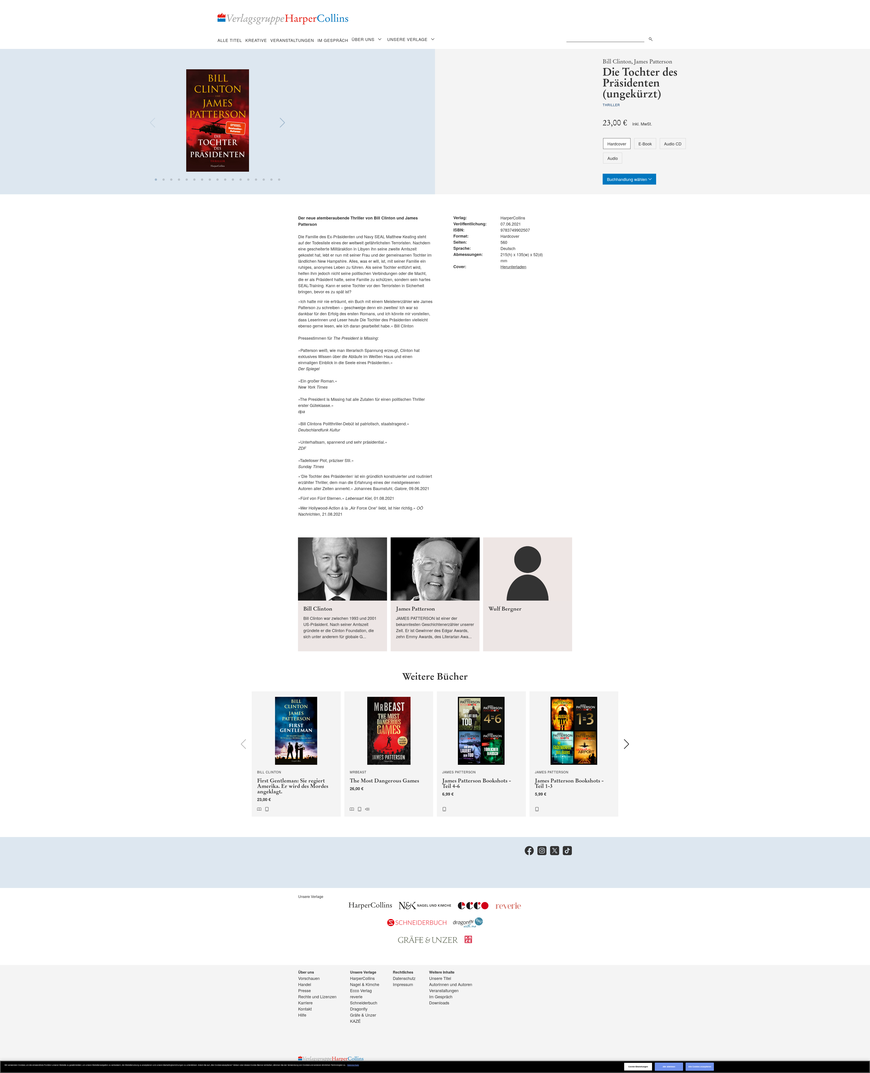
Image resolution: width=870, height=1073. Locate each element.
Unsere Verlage (407, 39)
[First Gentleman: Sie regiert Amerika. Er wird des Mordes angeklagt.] (296, 754)
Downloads (439, 1003)
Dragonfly (358, 1009)
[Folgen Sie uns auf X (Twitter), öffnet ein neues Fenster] (554, 850)
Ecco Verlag (361, 990)
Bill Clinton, (618, 61)
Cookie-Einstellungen (638, 1066)
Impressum (403, 984)
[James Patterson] (435, 594)
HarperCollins (362, 978)
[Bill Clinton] (342, 594)
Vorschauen (309, 978)
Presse (304, 990)
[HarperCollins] (370, 907)
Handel (304, 984)
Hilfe (302, 1015)
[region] (435, 1067)
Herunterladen (513, 266)
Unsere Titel (440, 978)
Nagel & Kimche (364, 984)
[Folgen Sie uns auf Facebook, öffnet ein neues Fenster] (529, 850)
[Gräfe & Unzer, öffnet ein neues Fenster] (428, 941)
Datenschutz (404, 978)
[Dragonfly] (468, 926)
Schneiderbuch (363, 1003)
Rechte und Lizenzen (317, 996)
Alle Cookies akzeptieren (699, 1066)
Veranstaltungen (292, 40)
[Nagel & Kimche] (425, 907)
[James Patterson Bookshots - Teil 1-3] (574, 754)
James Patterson (653, 61)
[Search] (649, 38)
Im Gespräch (332, 40)
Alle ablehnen (669, 1066)
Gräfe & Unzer (363, 1015)
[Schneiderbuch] (416, 924)
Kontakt (305, 1009)
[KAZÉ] (468, 941)
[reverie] (508, 907)
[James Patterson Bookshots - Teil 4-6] (481, 754)
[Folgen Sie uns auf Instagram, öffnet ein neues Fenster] (541, 850)
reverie (356, 996)
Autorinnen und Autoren (450, 984)
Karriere (305, 1003)
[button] (156, 179)
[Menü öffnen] (380, 39)
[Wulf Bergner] (527, 594)
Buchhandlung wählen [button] (627, 179)
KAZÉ (355, 1021)
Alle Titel (230, 40)
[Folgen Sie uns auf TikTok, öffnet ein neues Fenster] (567, 850)
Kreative (256, 40)
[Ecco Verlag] (473, 907)
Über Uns (363, 39)
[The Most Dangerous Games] (388, 754)
